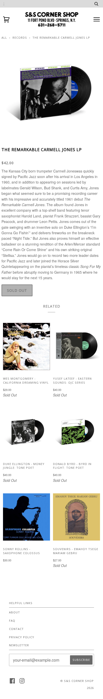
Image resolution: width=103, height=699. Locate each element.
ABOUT (14, 612)
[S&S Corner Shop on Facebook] (12, 682)
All (4, 37)
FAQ (12, 620)
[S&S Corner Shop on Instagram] (22, 682)
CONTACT (16, 629)
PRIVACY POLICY (21, 637)
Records (19, 37)
